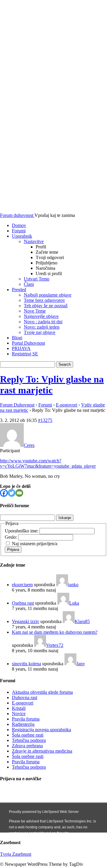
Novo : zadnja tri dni (43, 321)
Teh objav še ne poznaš (45, 305)
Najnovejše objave (41, 316)
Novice (19, 713)
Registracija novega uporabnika (41, 729)
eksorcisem (22, 584)
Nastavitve (34, 241)
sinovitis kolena (26, 663)
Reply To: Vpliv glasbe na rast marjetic (52, 384)
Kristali (19, 708)
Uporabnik (22, 236)
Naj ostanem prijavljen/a (34, 543)
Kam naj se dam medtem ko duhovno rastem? (54, 632)
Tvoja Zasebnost (15, 854)
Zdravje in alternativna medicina (42, 750)
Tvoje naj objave (39, 332)
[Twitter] (11, 493)
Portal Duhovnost (28, 343)
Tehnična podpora (29, 740)
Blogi (17, 337)
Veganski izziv (25, 621)
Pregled (19, 289)
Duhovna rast (24, 697)
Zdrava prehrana (27, 745)
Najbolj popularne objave (47, 294)
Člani (29, 284)
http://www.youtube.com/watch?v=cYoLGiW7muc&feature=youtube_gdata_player (48, 463)
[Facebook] (4, 493)
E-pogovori (66, 404)
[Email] (19, 493)
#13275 (45, 420)
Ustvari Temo (36, 278)
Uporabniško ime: (22, 530)
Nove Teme (35, 310)
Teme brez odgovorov (44, 300)
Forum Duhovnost (17, 404)
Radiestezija (23, 724)
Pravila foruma (26, 718)
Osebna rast (23, 603)
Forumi (19, 230)
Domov (19, 225)
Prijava (13, 549)
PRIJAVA (21, 348)
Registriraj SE (25, 353)
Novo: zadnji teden (41, 327)
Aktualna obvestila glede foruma (42, 692)
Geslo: (11, 537)
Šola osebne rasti (27, 734)
